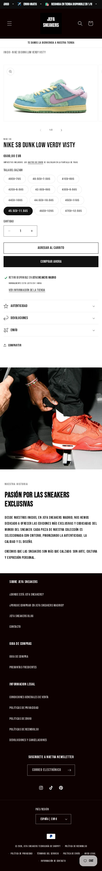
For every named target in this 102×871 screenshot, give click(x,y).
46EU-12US (49, 212)
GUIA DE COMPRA (18, 657)
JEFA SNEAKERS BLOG (21, 616)
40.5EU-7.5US (44, 180)
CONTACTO (15, 627)
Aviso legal (90, 853)
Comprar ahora (51, 261)
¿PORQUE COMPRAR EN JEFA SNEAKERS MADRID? (36, 605)
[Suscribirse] (69, 770)
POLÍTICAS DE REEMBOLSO (24, 729)
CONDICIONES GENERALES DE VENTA (29, 697)
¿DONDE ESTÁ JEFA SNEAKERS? (26, 594)
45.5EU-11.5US (18, 211)
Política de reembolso (76, 846)
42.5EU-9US (45, 190)
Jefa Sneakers (30, 846)
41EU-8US (70, 180)
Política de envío (71, 853)
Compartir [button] (14, 345)
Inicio (7, 52)
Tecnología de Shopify (49, 846)
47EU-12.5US (76, 212)
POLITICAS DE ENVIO (20, 719)
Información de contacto (53, 860)
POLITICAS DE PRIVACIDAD (24, 708)
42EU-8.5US (18, 190)
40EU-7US (17, 180)
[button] (9, 23)
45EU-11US (74, 201)
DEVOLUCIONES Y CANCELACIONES (28, 740)
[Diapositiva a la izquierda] (40, 130)
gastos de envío (35, 162)
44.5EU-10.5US (46, 201)
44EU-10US (18, 201)
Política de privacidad (21, 853)
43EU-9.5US (72, 190)
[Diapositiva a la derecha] (61, 130)
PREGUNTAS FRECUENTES (23, 667)
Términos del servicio (48, 853)
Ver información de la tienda (27, 290)
